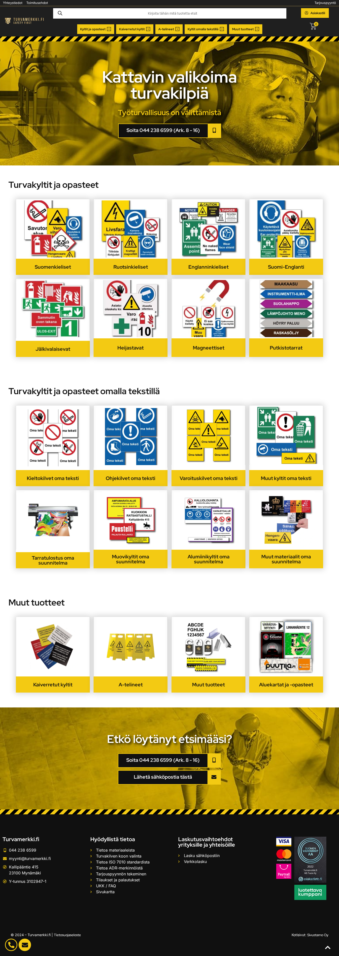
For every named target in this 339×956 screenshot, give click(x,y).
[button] (95, 29)
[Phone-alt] (11, 945)
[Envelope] (25, 945)
